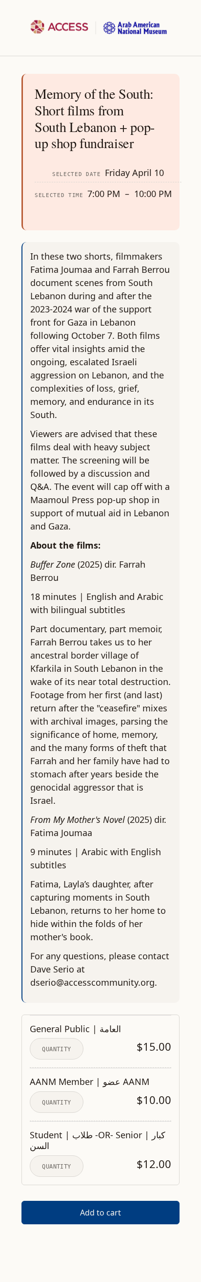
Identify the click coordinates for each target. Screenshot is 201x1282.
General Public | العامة (75, 1029)
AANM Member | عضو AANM (89, 1081)
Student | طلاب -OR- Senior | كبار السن (97, 1140)
